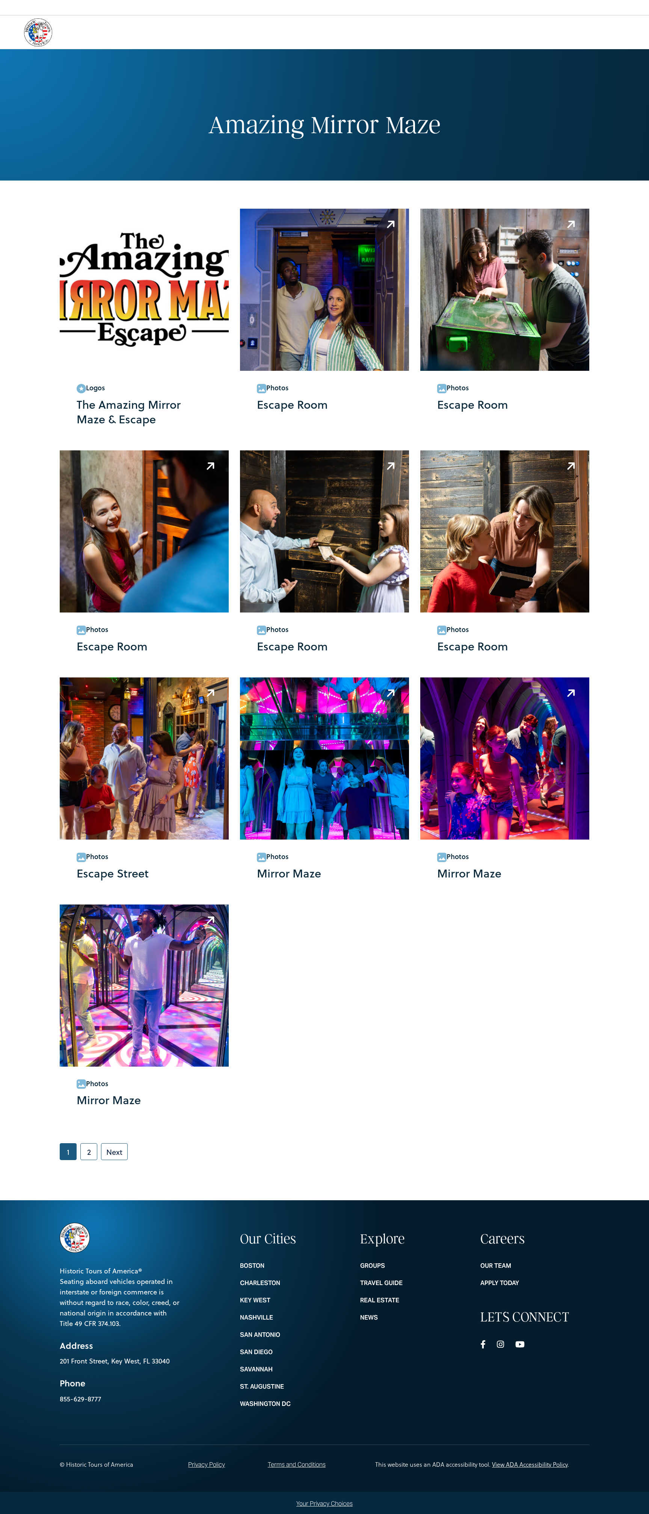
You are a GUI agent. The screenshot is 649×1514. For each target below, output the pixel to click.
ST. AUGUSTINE (284, 1387)
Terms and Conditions (297, 1465)
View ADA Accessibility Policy (529, 1464)
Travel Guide (404, 1283)
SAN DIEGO (284, 1352)
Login (561, 32)
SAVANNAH (284, 1370)
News (404, 1318)
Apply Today (524, 1283)
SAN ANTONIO (284, 1335)
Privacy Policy (206, 1465)
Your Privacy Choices (324, 1503)
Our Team (524, 1266)
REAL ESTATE (404, 1300)
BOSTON (284, 1266)
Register (601, 32)
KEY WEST (284, 1300)
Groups (404, 1266)
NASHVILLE (284, 1318)
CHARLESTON (284, 1283)
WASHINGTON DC (284, 1404)
